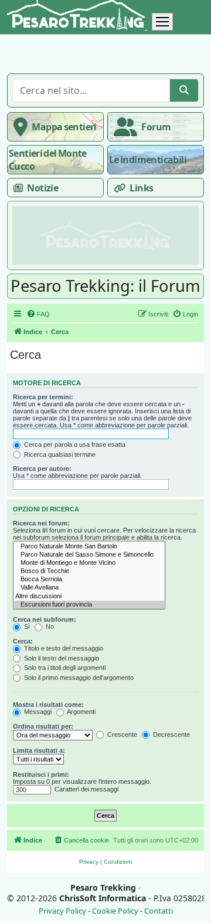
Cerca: (23, 641)
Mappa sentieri (64, 126)
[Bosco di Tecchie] (89, 571)
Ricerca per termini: (43, 396)
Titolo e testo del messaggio (62, 648)
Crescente (121, 734)
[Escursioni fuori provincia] (89, 605)
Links (141, 187)
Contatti (158, 911)
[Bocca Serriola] (89, 579)
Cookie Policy (115, 911)
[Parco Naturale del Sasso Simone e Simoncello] (89, 555)
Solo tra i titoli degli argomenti (64, 667)
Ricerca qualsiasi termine (59, 454)
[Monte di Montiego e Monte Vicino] (89, 563)
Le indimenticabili (147, 159)
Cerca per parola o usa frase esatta (73, 444)
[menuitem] (38, 314)
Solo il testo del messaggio (60, 658)
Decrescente (170, 734)
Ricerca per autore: (42, 468)
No (49, 626)
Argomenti (81, 711)
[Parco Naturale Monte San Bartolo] (89, 547)
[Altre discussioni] (89, 596)
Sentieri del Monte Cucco (48, 160)
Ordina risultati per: (43, 726)
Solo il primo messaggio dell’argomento (78, 677)
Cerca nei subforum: (44, 619)
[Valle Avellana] (89, 588)
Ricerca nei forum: (41, 523)
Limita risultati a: (39, 750)
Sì (26, 626)
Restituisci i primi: (41, 774)
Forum (156, 126)
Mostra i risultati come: (48, 704)
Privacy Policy (62, 911)
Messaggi (37, 711)
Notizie (42, 187)
